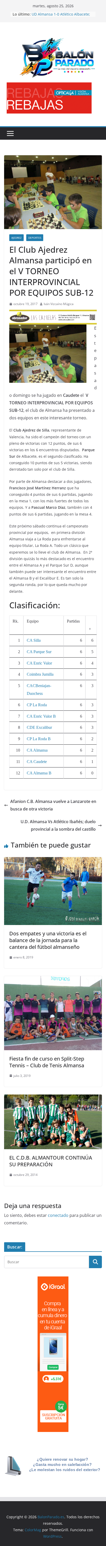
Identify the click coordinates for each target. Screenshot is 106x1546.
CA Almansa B (39, 773)
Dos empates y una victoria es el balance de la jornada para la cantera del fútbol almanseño (47, 940)
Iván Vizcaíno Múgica (59, 304)
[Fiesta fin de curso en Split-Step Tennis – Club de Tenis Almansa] (53, 980)
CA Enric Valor (39, 663)
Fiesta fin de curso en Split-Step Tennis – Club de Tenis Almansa (46, 1062)
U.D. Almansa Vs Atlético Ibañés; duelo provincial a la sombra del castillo (58, 825)
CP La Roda (37, 705)
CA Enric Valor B (41, 716)
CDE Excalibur (39, 727)
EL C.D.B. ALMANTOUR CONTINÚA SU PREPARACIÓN (50, 1161)
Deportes (34, 237)
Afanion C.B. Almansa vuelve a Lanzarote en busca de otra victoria (53, 805)
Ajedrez (16, 237)
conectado (58, 1215)
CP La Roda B (39, 739)
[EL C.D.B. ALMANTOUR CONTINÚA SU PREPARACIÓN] (53, 1098)
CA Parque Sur (39, 652)
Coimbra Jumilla (40, 674)
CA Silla (34, 640)
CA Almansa (37, 750)
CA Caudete (37, 761)
